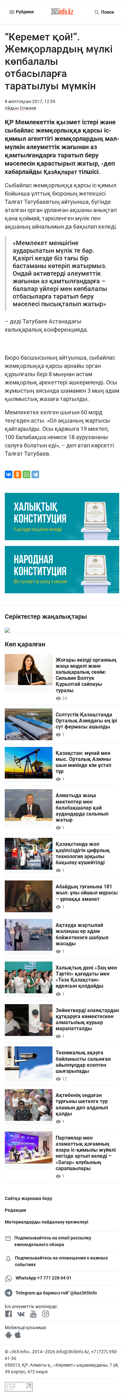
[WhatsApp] (26, 474)
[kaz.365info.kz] (62, 12)
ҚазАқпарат (60, 172)
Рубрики (24, 11)
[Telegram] (35, 474)
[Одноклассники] (17, 474)
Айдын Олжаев (20, 108)
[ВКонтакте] (8, 474)
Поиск (107, 12)
